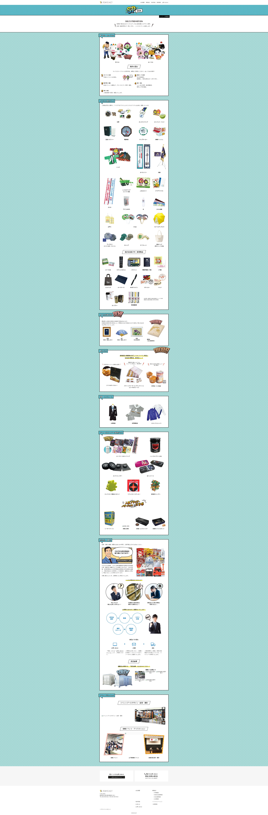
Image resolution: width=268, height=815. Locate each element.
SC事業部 (156, 799)
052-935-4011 (151, 776)
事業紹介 (148, 2)
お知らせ (138, 804)
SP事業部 (156, 792)
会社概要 (142, 2)
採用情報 (159, 2)
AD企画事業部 (157, 796)
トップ (161, 16)
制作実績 (153, 2)
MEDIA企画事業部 (158, 794)
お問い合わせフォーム (117, 777)
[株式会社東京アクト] (106, 2)
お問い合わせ (165, 2)
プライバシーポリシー (106, 809)
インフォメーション (157, 801)
